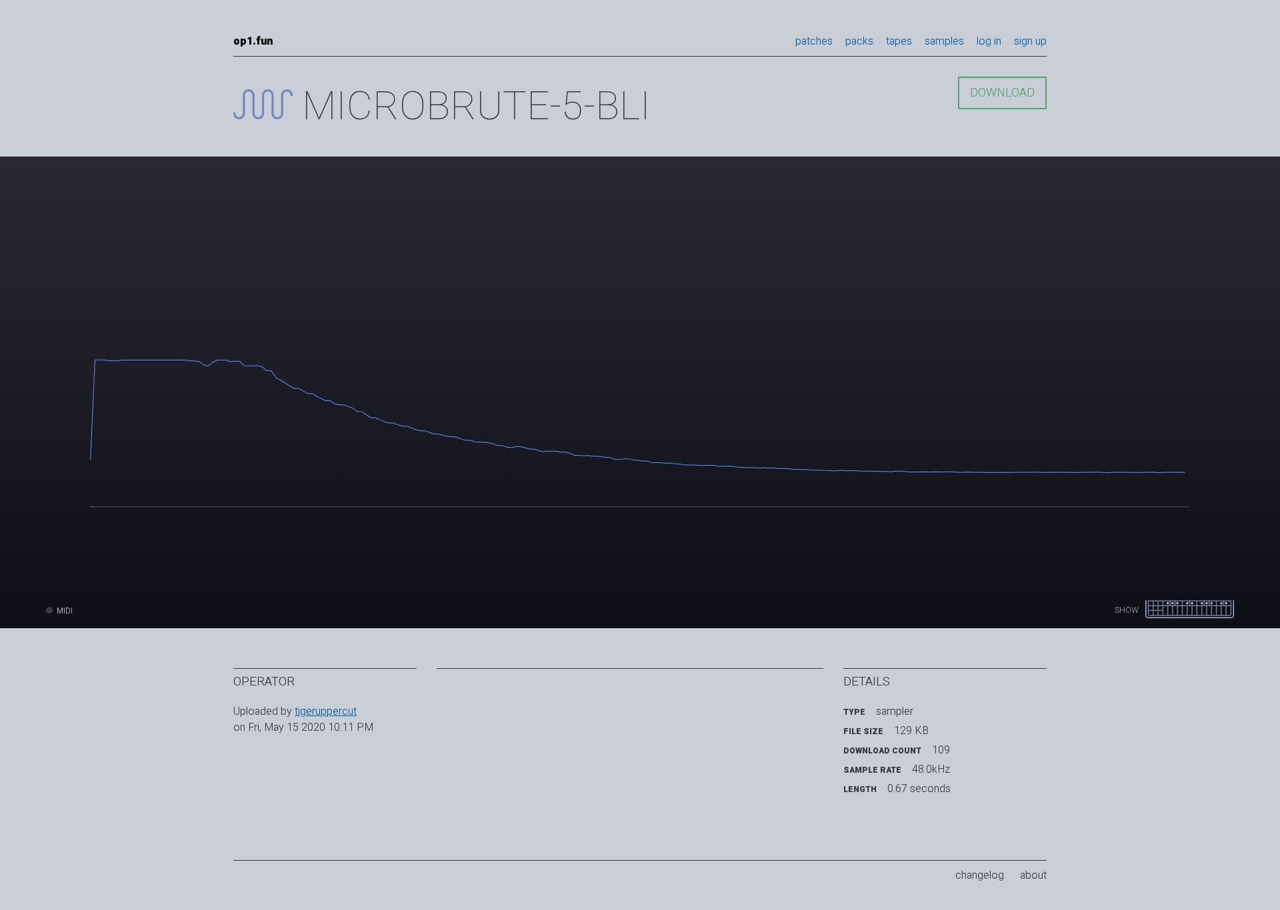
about (1033, 875)
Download (1002, 93)
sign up (1030, 41)
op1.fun (253, 41)
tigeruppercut (326, 711)
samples (944, 41)
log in (989, 41)
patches (814, 41)
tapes (899, 41)
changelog (979, 875)
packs (859, 41)
